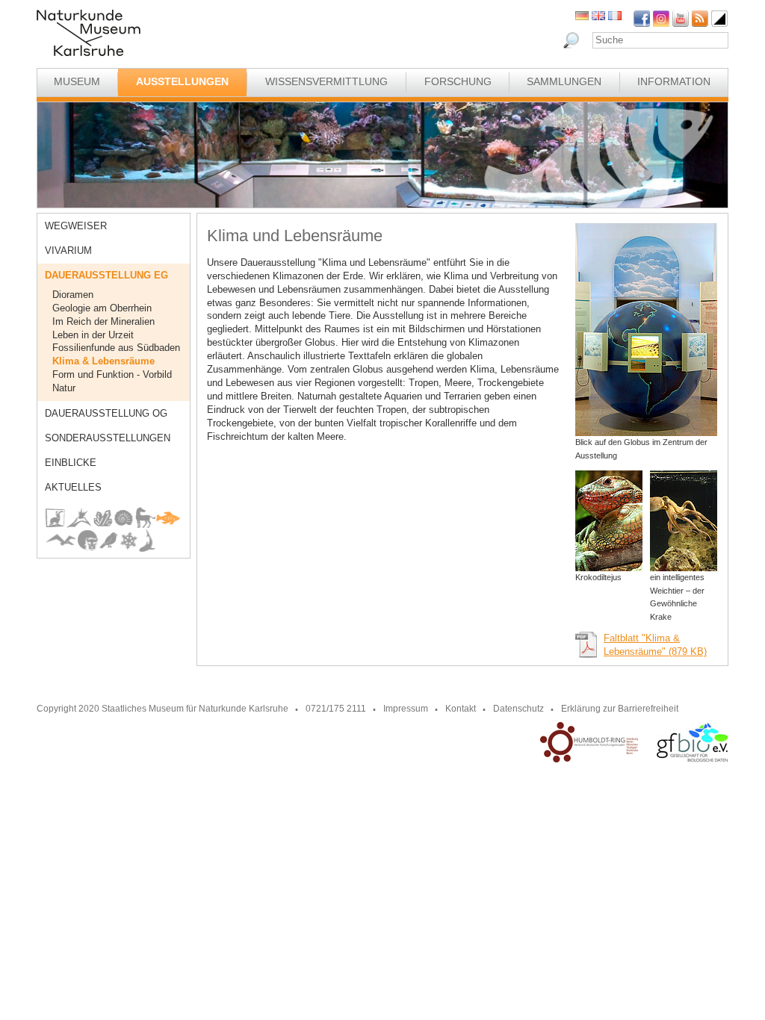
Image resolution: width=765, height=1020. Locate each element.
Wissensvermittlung (326, 81)
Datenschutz (518, 708)
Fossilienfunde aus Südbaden (116, 347)
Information (673, 81)
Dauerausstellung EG (106, 275)
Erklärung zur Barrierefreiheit (619, 708)
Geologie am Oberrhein (102, 308)
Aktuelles (73, 487)
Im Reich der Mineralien (103, 321)
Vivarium (68, 250)
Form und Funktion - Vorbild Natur (112, 381)
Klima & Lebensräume (103, 361)
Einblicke (70, 462)
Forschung (458, 81)
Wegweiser (76, 225)
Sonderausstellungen (107, 438)
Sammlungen (564, 81)
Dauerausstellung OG (106, 413)
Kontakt (460, 708)
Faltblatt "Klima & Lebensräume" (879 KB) (655, 644)
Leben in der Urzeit (93, 334)
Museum (77, 81)
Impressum (405, 708)
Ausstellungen (182, 81)
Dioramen (72, 294)
